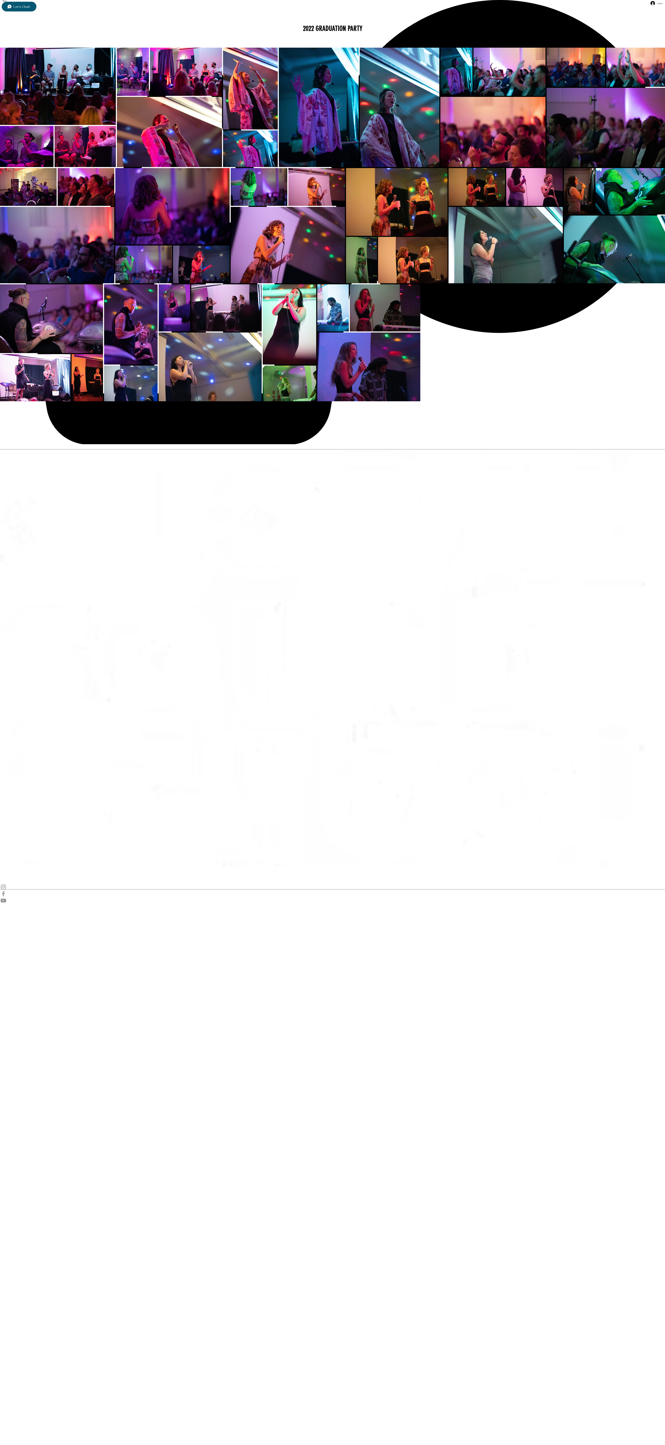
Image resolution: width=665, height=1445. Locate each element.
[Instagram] (332, 887)
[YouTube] (332, 900)
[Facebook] (332, 893)
